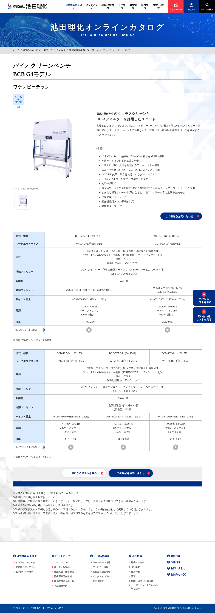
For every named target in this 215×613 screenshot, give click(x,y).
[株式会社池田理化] (27, 6)
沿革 (133, 576)
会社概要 (135, 567)
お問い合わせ (158, 6)
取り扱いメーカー (24, 572)
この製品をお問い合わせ (179, 216)
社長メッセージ (139, 562)
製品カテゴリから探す (55, 50)
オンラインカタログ (25, 562)
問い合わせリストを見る (204, 318)
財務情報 (133, 6)
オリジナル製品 (62, 567)
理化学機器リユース (64, 581)
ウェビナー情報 (100, 567)
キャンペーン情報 (101, 562)
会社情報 (121, 6)
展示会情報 (98, 581)
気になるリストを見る (84, 473)
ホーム (16, 50)
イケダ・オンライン (103, 576)
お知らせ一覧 (178, 574)
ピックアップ (92, 6)
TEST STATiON (62, 562)
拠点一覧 (135, 572)
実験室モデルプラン (25, 567)
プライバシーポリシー (56, 608)
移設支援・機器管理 (64, 572)
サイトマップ (18, 608)
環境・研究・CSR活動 (142, 581)
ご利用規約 (35, 608)
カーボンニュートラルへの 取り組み (144, 587)
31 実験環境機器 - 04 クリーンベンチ (87, 50)
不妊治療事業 (60, 586)
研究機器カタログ (73, 6)
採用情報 (144, 6)
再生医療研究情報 (63, 576)
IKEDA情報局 (107, 6)
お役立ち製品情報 (101, 572)
